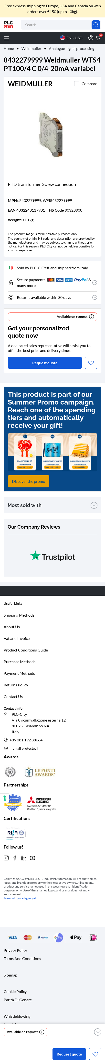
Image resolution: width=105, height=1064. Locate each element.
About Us (12, 626)
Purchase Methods (19, 661)
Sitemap (10, 975)
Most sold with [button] (25, 505)
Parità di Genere (18, 999)
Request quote (69, 1054)
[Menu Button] (6, 38)
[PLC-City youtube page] (32, 857)
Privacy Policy (15, 950)
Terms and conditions (22, 958)
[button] (97, 1032)
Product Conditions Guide (26, 650)
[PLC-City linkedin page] (23, 857)
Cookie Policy (15, 991)
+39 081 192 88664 (26, 740)
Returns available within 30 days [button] (44, 297)
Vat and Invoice (17, 638)
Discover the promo (28, 481)
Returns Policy (16, 685)
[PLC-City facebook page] (14, 857)
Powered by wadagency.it (20, 898)
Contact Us (13, 696)
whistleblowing (17, 1016)
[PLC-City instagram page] (6, 857)
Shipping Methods (19, 615)
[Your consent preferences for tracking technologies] (4, 798)
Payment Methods (19, 673)
